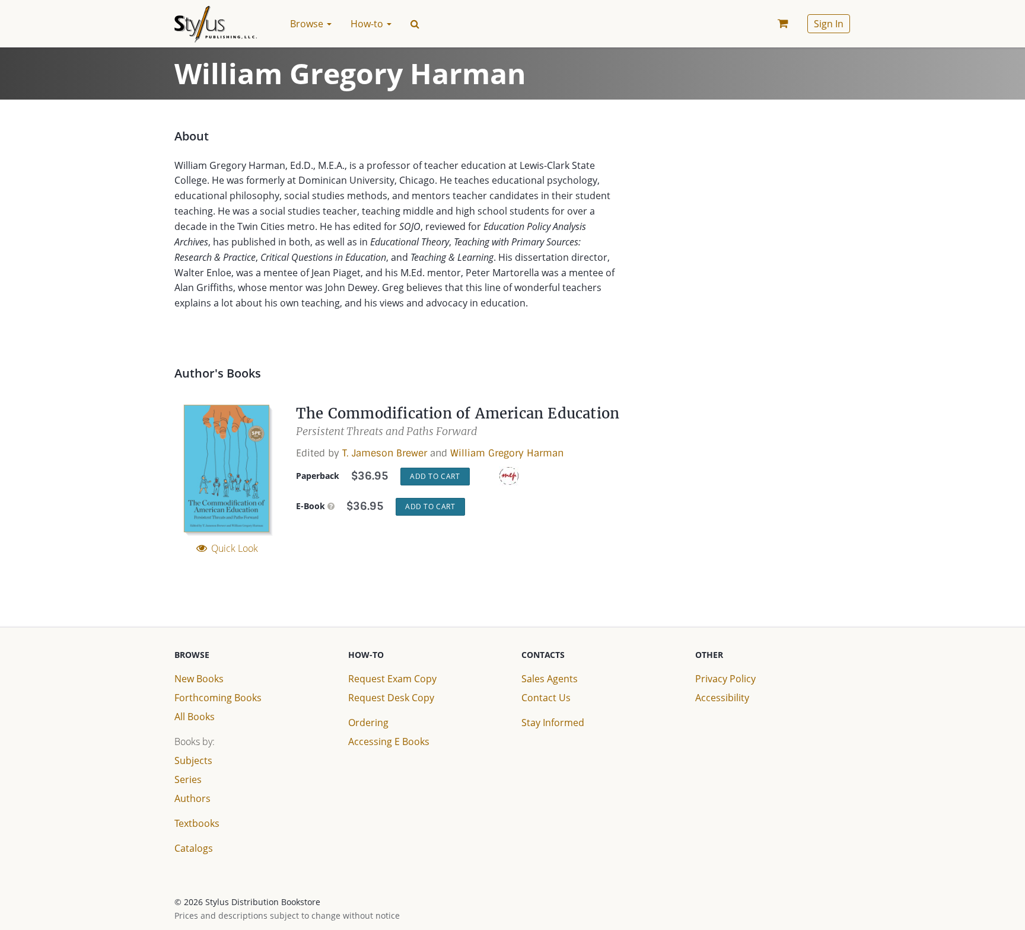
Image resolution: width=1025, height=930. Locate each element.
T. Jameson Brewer (384, 453)
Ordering (368, 722)
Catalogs (193, 848)
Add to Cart (435, 476)
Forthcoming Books (218, 697)
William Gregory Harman (507, 453)
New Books (199, 678)
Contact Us (546, 697)
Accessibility (722, 697)
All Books (194, 716)
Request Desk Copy (391, 697)
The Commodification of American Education (457, 413)
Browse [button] (308, 23)
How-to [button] (368, 23)
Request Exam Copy (392, 678)
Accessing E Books (388, 741)
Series (188, 779)
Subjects (193, 760)
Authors (192, 798)
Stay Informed (552, 722)
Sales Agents (549, 678)
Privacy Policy (725, 678)
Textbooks (196, 823)
